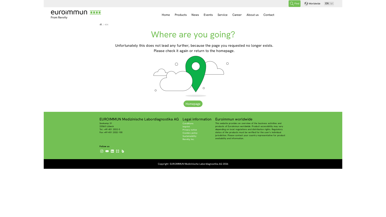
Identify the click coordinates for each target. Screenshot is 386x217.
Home (166, 15)
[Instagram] (102, 152)
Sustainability (189, 136)
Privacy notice (190, 129)
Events (208, 15)
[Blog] (123, 152)
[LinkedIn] (112, 152)
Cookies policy (190, 133)
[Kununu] (118, 152)
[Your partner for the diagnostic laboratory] (101, 24)
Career (237, 15)
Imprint (186, 126)
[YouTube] (107, 152)
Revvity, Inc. (188, 139)
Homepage (193, 104)
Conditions (188, 123)
